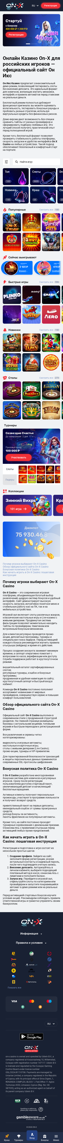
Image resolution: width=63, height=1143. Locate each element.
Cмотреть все (49, 282)
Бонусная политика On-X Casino (21, 569)
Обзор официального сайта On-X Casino (25, 566)
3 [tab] (32, 43)
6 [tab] (36, 43)
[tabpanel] (31, 30)
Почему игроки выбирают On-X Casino (25, 563)
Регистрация (50, 5)
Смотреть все (49, 209)
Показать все (14, 987)
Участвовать (18, 457)
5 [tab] (35, 43)
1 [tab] (28, 43)
